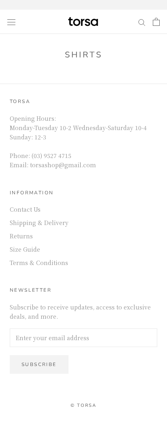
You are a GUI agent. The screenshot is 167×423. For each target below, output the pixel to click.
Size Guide (25, 249)
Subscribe (39, 364)
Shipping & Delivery (39, 223)
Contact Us (25, 209)
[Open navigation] (11, 22)
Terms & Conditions (39, 263)
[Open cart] (156, 22)
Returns (21, 236)
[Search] (142, 21)
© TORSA (83, 405)
